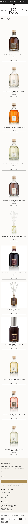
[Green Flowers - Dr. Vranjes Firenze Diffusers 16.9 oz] (14, 149)
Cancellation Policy (6, 492)
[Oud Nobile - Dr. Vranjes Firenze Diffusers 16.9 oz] (14, 40)
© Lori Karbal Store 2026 (7, 515)
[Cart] (25, 9)
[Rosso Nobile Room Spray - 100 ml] (14, 330)
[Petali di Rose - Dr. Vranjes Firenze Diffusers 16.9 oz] (14, 77)
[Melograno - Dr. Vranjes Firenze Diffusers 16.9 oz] (14, 186)
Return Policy (4, 495)
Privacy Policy (4, 485)
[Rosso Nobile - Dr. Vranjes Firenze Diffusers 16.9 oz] (14, 258)
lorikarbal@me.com (6, 509)
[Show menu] (2, 9)
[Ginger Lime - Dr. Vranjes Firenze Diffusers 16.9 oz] (14, 222)
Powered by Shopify (19, 515)
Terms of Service (13, 485)
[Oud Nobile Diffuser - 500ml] (14, 295)
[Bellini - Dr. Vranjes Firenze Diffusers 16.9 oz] (14, 400)
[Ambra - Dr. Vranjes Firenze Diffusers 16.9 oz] (14, 365)
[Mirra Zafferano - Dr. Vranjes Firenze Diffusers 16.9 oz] (14, 113)
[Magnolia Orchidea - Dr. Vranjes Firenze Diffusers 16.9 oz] (14, 435)
